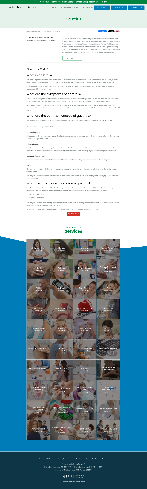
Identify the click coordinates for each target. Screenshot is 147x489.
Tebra (83, 482)
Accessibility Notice (92, 459)
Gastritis (57, 31)
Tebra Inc (52, 459)
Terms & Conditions (77, 459)
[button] (119, 7)
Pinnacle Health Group (33, 31)
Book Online (73, 214)
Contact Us (106, 459)
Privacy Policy (62, 459)
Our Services (48, 31)
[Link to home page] (18, 7)
